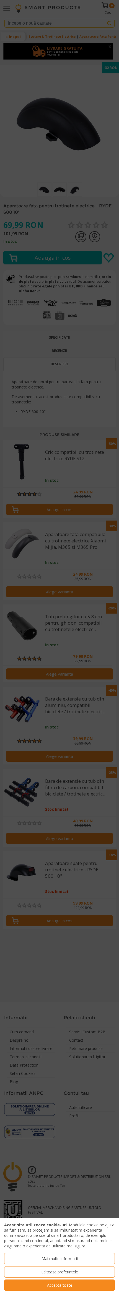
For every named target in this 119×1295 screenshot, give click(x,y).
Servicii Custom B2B (87, 1031)
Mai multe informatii (60, 1258)
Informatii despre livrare (31, 1048)
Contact (76, 1040)
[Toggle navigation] (6, 8)
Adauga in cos (59, 509)
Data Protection (24, 1065)
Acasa (8, 36)
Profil (74, 1115)
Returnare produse (86, 1048)
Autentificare (80, 1107)
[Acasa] (47, 8)
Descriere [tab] (60, 364)
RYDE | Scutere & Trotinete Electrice (46, 36)
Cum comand (22, 1031)
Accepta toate (59, 1285)
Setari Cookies (22, 1073)
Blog (14, 1081)
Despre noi (19, 1040)
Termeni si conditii (26, 1056)
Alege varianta (59, 591)
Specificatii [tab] (59, 337)
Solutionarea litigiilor (87, 1056)
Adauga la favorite (109, 258)
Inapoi (15, 36)
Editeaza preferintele (59, 1272)
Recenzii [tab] (59, 350)
